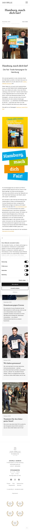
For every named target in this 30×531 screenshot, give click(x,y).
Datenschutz (20, 483)
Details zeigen (22, 280)
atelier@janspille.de (15, 464)
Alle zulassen (15, 284)
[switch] (26, 266)
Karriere (19, 485)
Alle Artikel (25, 21)
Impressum (15, 493)
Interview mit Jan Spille (8, 231)
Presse (8, 483)
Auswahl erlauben (15, 288)
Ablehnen (15, 292)
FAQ (13, 483)
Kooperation (12, 485)
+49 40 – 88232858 (15, 466)
